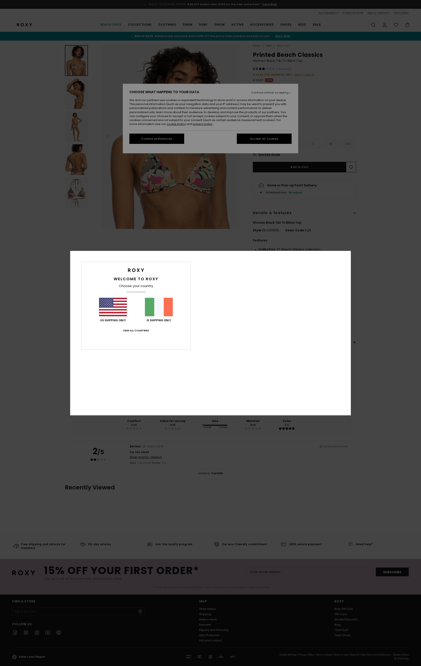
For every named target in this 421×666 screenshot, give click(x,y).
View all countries (136, 330)
